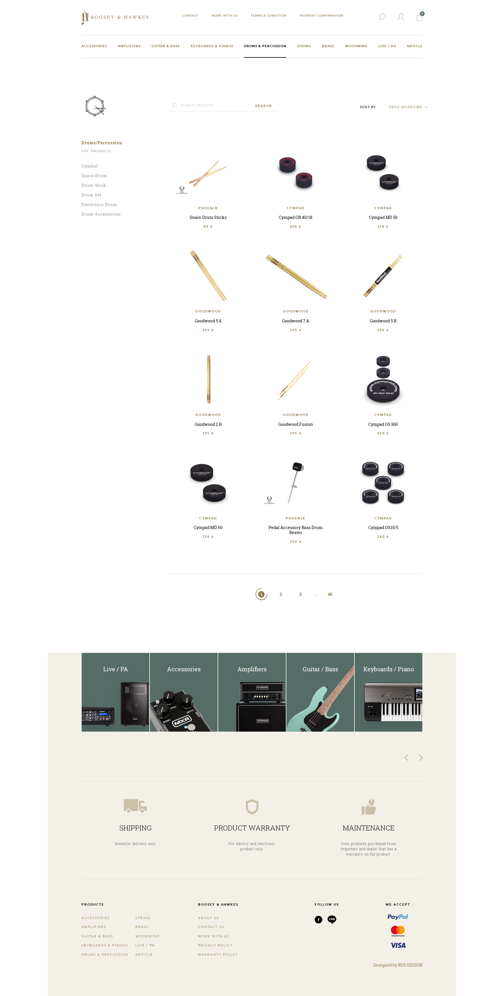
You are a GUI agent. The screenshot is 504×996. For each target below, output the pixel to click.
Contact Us (211, 927)
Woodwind (356, 46)
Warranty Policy (218, 955)
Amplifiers (129, 46)
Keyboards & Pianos (212, 46)
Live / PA (387, 46)
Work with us (224, 15)
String (304, 46)
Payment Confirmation (322, 15)
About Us (208, 918)
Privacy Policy (215, 945)
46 (330, 594)
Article (415, 46)
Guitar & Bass (165, 46)
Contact (191, 15)
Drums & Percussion (265, 46)
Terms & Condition (269, 15)
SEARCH (263, 105)
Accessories (94, 46)
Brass (328, 46)
